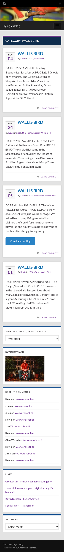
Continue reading (20, 241)
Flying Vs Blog (11, 25)
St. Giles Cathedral (31, 132)
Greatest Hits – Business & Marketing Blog (29, 481)
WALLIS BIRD (30, 53)
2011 (30, 58)
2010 (30, 272)
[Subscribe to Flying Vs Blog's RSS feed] (4, 3)
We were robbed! (25, 399)
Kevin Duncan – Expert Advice (22, 498)
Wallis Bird (39, 58)
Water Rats (50, 195)
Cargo (37, 272)
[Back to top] (56, 544)
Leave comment (49, 108)
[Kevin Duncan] (24, 368)
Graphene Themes (27, 547)
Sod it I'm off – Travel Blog (19, 505)
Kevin (23, 58)
